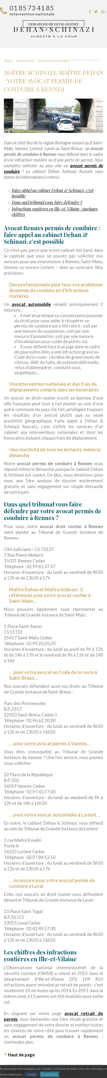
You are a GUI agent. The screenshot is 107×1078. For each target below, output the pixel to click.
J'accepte (31, 1074)
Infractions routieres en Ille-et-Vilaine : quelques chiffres (55, 211)
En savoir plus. (50, 1074)
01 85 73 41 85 (32, 8)
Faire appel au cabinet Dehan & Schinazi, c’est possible (52, 193)
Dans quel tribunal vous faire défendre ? (47, 202)
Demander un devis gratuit (53, 24)
